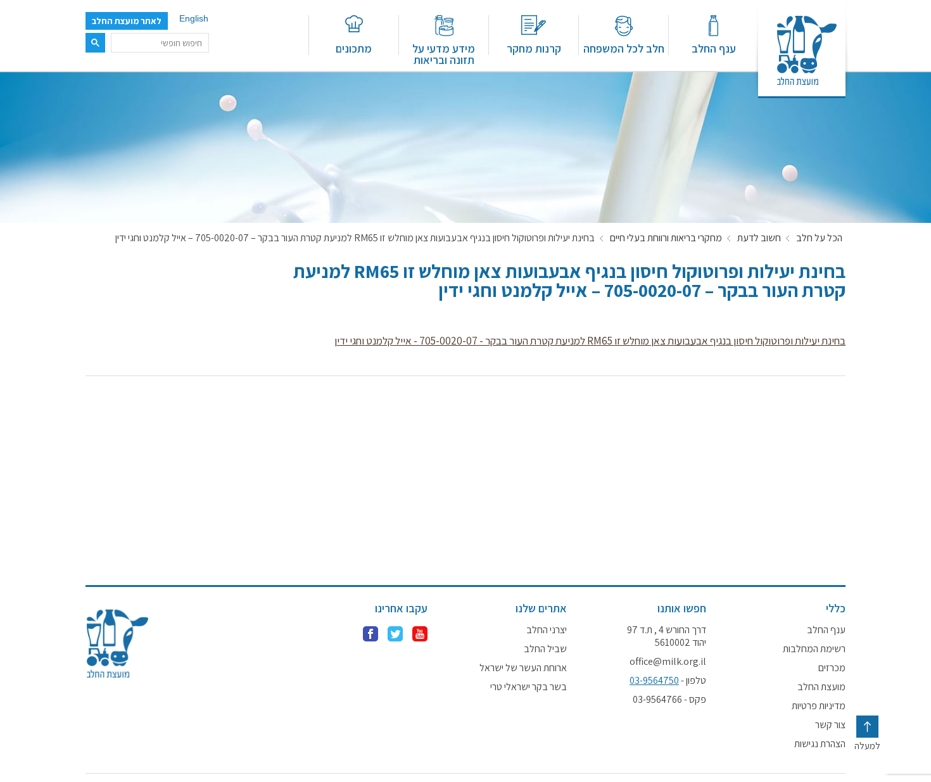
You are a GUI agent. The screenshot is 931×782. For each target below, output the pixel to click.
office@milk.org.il (668, 661)
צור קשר (830, 725)
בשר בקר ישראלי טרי (528, 687)
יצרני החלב (546, 630)
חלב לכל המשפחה (623, 47)
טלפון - (668, 680)
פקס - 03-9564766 (669, 699)
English (193, 18)
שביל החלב (545, 649)
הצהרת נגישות (820, 744)
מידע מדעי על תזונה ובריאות (443, 53)
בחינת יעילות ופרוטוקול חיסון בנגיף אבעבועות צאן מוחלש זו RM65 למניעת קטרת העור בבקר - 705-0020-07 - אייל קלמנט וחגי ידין (590, 341)
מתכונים (354, 47)
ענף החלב (714, 47)
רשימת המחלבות (814, 649)
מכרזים (832, 668)
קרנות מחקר (534, 47)
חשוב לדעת (759, 238)
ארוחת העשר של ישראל (523, 668)
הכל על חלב (819, 238)
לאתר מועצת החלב (127, 21)
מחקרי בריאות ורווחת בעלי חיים (666, 238)
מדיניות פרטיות (819, 706)
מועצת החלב (821, 687)
